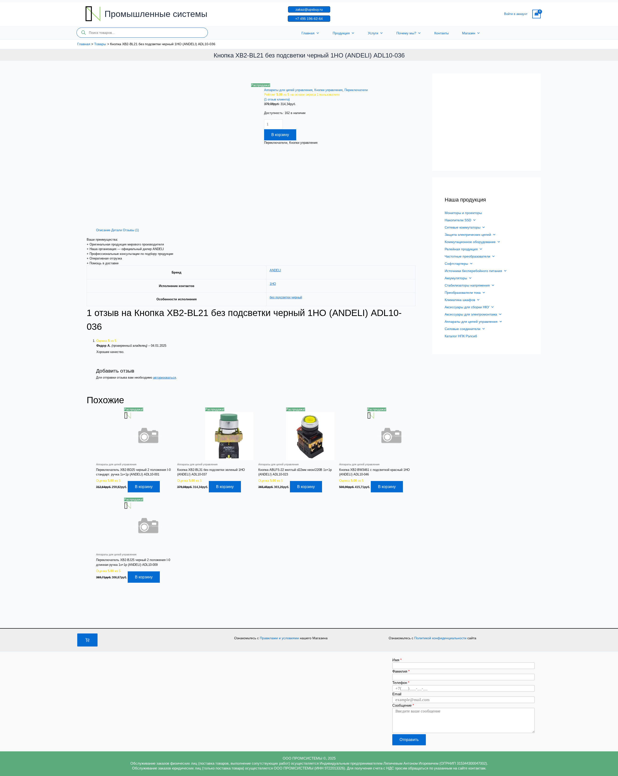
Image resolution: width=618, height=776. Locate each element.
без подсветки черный (286, 297)
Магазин (468, 33)
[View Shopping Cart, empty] (536, 14)
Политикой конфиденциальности (440, 638)
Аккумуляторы (456, 278)
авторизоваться (164, 377)
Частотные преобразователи (467, 256)
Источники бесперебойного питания (473, 271)
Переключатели (356, 90)
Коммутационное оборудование (470, 242)
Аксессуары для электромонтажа (471, 314)
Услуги (373, 33)
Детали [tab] (116, 230)
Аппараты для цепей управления (288, 90)
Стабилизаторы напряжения (467, 285)
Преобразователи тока (463, 293)
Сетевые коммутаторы (462, 227)
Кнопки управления (328, 90)
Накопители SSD (458, 220)
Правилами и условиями (280, 638)
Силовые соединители (462, 329)
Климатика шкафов (460, 300)
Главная (308, 33)
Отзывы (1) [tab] (131, 230)
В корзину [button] (144, 487)
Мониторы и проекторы (463, 213)
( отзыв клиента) (277, 99)
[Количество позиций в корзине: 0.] (87, 640)
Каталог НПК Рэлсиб (461, 336)
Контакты (441, 33)
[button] (309, 9)
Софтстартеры (456, 264)
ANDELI (275, 270)
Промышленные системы (156, 14)
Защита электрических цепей (468, 235)
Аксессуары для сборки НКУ (467, 307)
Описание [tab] (103, 230)
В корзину (280, 135)
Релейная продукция (461, 249)
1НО (273, 284)
